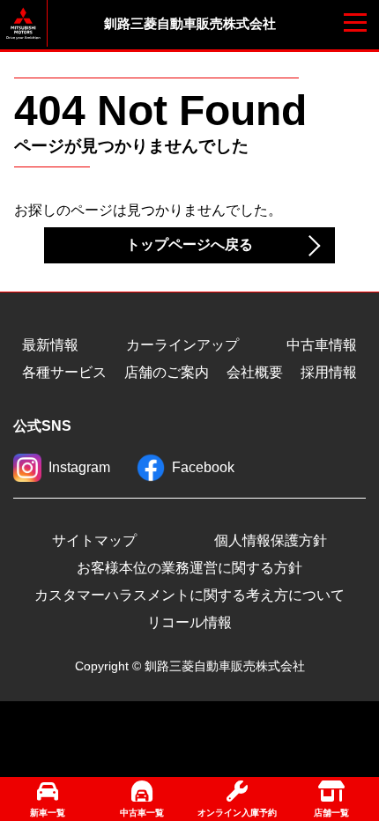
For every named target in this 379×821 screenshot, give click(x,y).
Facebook (203, 467)
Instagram (79, 467)
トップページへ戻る (189, 244)
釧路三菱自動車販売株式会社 (190, 23)
